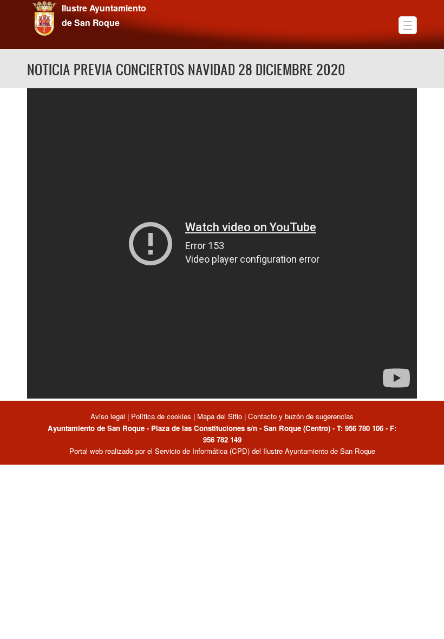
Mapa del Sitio (219, 416)
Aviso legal (108, 416)
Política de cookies (161, 416)
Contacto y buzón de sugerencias (301, 416)
